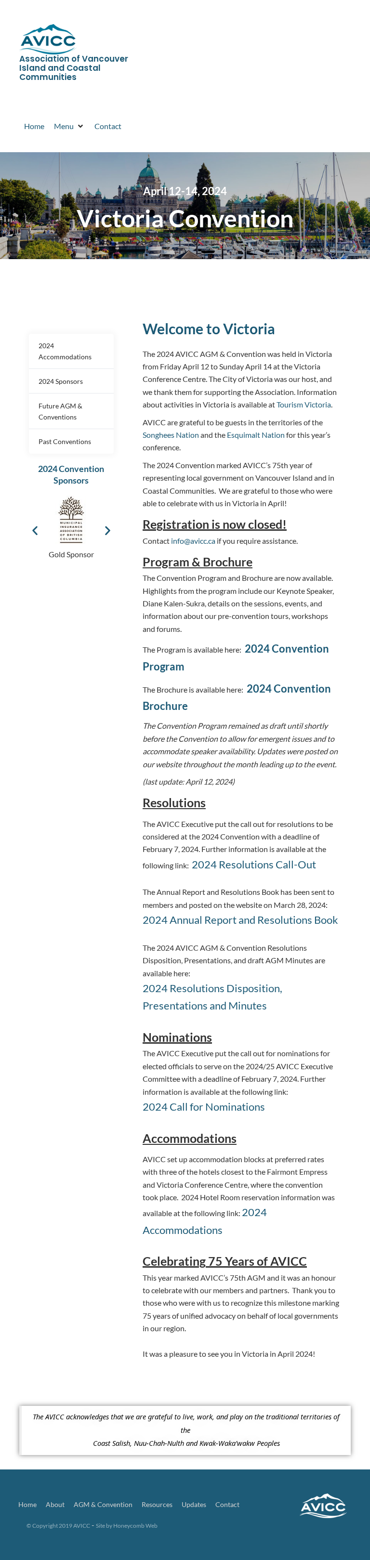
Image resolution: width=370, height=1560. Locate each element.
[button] (35, 530)
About (55, 1504)
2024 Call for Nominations (204, 1106)
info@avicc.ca (193, 540)
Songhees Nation (171, 434)
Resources (157, 1504)
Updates (194, 1504)
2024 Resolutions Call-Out (254, 864)
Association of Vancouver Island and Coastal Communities (73, 67)
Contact (227, 1504)
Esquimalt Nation (256, 434)
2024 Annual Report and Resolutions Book (240, 919)
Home (27, 1504)
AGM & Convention (103, 1504)
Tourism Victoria (304, 404)
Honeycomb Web (135, 1525)
